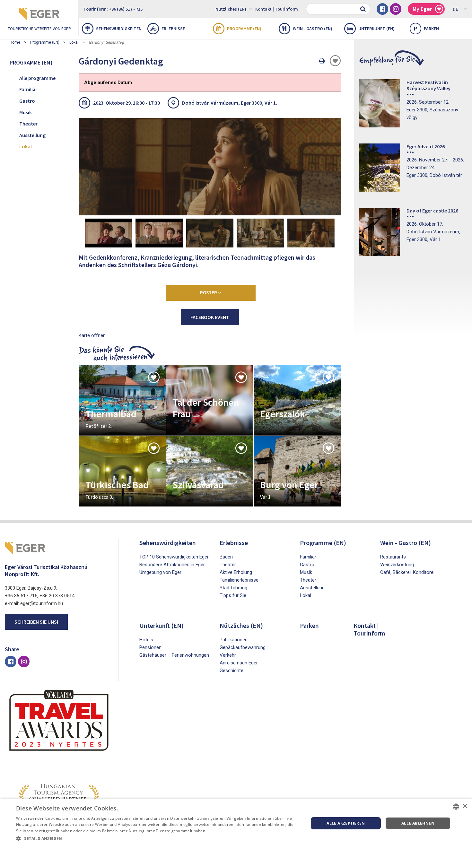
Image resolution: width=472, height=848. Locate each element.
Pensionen (150, 647)
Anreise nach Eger (239, 663)
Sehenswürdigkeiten (119, 28)
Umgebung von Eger (160, 572)
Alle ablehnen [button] (417, 823)
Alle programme (37, 78)
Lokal (74, 42)
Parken (426, 28)
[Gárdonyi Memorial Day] (210, 166)
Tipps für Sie (233, 595)
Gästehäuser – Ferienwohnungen (174, 655)
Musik (25, 112)
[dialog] (236, 823)
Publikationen (234, 640)
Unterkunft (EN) (376, 28)
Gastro (27, 101)
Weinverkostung (397, 564)
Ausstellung (32, 135)
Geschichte (231, 670)
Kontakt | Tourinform (276, 9)
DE (455, 9)
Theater (28, 123)
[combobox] (456, 806)
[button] (158, 838)
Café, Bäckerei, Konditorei (407, 572)
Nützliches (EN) (230, 9)
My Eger (422, 9)
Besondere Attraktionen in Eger (172, 564)
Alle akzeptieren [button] (346, 823)
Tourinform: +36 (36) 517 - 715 (113, 9)
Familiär (28, 89)
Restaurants (393, 557)
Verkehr (228, 655)
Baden (226, 557)
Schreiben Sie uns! (36, 622)
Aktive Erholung (236, 572)
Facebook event (209, 317)
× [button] (464, 806)
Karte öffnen (92, 335)
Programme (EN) (244, 28)
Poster (209, 293)
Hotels (146, 640)
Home (15, 42)
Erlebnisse (173, 28)
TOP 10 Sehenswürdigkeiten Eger (174, 557)
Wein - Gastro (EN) (312, 28)
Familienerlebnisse (239, 580)
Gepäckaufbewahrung (243, 647)
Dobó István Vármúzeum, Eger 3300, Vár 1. (229, 103)
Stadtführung (233, 588)
